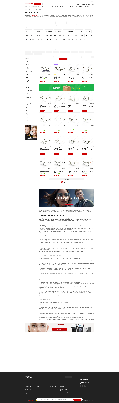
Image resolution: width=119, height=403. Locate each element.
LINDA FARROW (28, 103)
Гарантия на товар (63, 389)
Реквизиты (50, 383)
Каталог (26, 383)
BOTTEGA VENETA (29, 71)
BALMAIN (27, 67)
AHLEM (27, 60)
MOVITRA (27, 113)
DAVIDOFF (27, 84)
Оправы (26, 385)
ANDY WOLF (28, 64)
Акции (26, 392)
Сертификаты (39, 385)
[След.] (73, 182)
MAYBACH (27, 107)
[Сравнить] (48, 82)
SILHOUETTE (28, 119)
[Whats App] (82, 386)
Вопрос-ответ (62, 390)
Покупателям (62, 381)
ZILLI (26, 123)
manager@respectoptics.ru (84, 379)
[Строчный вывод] (92, 57)
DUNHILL (27, 88)
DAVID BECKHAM (29, 83)
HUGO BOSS (28, 94)
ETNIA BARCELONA (29, 90)
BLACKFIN (27, 70)
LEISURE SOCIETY (29, 101)
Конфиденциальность (87, 400)
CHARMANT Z (28, 78)
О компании (39, 383)
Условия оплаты (63, 385)
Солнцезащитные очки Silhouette (30, 390)
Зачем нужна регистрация (64, 392)
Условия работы (63, 383)
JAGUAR (27, 98)
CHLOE (27, 81)
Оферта (93, 400)
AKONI (27, 61)
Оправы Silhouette (28, 389)
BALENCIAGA (28, 65)
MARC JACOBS (28, 106)
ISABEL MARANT (28, 97)
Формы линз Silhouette (52, 386)
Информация (50, 381)
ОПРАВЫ (26, 58)
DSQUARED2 (28, 87)
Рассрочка (62, 386)
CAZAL (27, 77)
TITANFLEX (27, 120)
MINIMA (27, 110)
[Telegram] (80, 386)
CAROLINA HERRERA (29, 73)
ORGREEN (27, 114)
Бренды (26, 393)
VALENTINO (28, 121)
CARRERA (27, 74)
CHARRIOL (27, 80)
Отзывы (38, 386)
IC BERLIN (27, 96)
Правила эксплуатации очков (53, 385)
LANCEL (27, 100)
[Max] (85, 386)
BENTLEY (27, 68)
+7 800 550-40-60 (83, 378)
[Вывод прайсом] (93, 57)
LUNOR (27, 104)
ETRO (27, 91)
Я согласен (77, 399)
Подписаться (68, 376)
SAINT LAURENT (28, 116)
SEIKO (27, 117)
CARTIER (27, 75)
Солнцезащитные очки (28, 386)
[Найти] (75, 4)
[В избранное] (46, 82)
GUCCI (27, 93)
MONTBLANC (28, 111)
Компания (38, 381)
